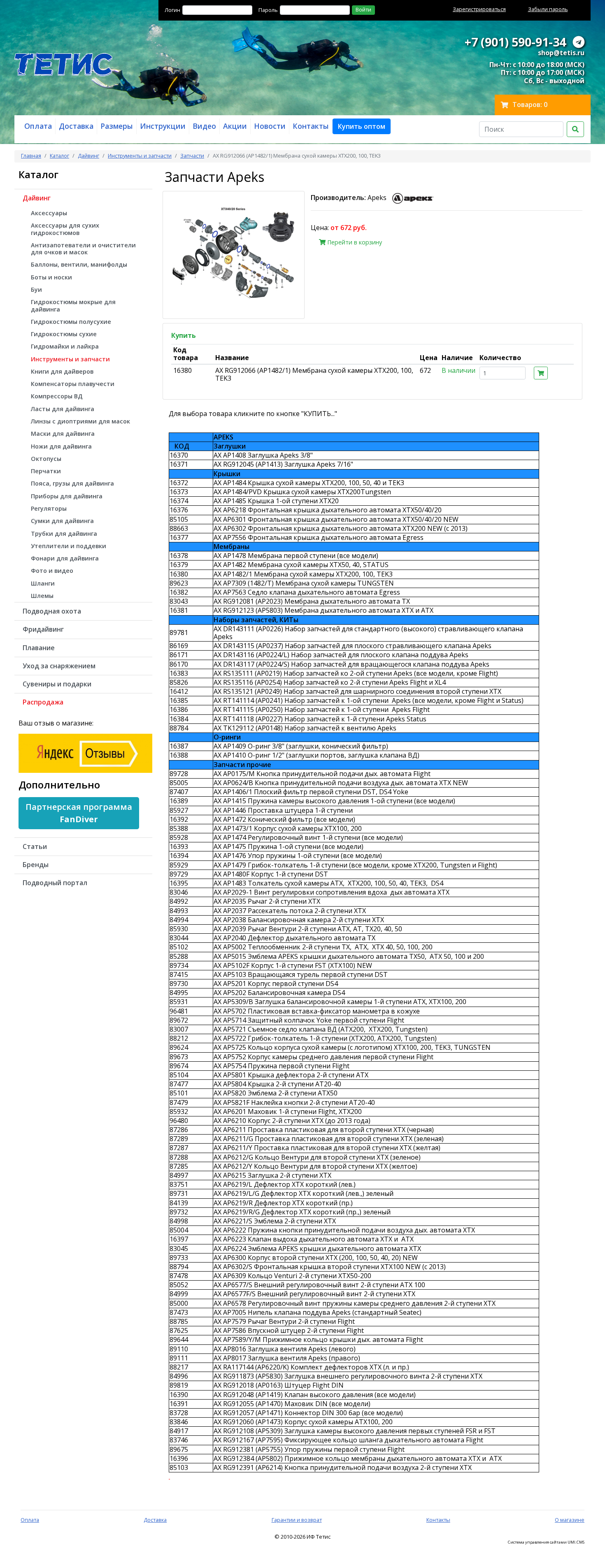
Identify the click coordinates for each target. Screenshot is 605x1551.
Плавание (39, 647)
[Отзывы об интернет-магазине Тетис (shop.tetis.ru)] (85, 752)
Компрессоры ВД (57, 396)
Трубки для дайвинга (64, 533)
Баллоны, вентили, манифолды (79, 264)
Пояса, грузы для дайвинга (72, 483)
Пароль (268, 10)
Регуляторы (49, 508)
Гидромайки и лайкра (65, 346)
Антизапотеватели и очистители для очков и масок (83, 248)
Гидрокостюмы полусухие (71, 322)
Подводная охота (52, 611)
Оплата (30, 1519)
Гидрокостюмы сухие (64, 334)
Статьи (35, 846)
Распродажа (43, 702)
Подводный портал (55, 882)
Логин (172, 10)
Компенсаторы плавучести (72, 384)
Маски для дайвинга (63, 433)
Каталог (59, 155)
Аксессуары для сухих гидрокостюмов (65, 228)
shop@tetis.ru (561, 52)
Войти (363, 9)
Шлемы (42, 596)
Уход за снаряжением (59, 665)
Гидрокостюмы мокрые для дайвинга (73, 305)
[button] (362, 126)
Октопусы (46, 459)
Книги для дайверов (62, 371)
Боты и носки (51, 277)
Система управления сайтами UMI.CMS (546, 1542)
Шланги (43, 583)
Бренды (36, 864)
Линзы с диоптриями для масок (80, 421)
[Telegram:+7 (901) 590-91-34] (578, 42)
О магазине (569, 1519)
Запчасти (192, 155)
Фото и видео (52, 570)
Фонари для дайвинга (65, 558)
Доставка (155, 1519)
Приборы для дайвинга (66, 496)
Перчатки (46, 471)
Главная (31, 155)
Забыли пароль (548, 9)
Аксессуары (49, 213)
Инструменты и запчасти (140, 155)
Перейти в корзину (354, 242)
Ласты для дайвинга (62, 409)
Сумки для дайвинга (62, 521)
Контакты (438, 1519)
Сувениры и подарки (57, 683)
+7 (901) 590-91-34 (515, 42)
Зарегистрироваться (479, 9)
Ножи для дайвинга (61, 446)
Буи (36, 289)
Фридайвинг (43, 629)
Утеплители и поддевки (68, 546)
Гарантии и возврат (297, 1519)
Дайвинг (88, 155)
